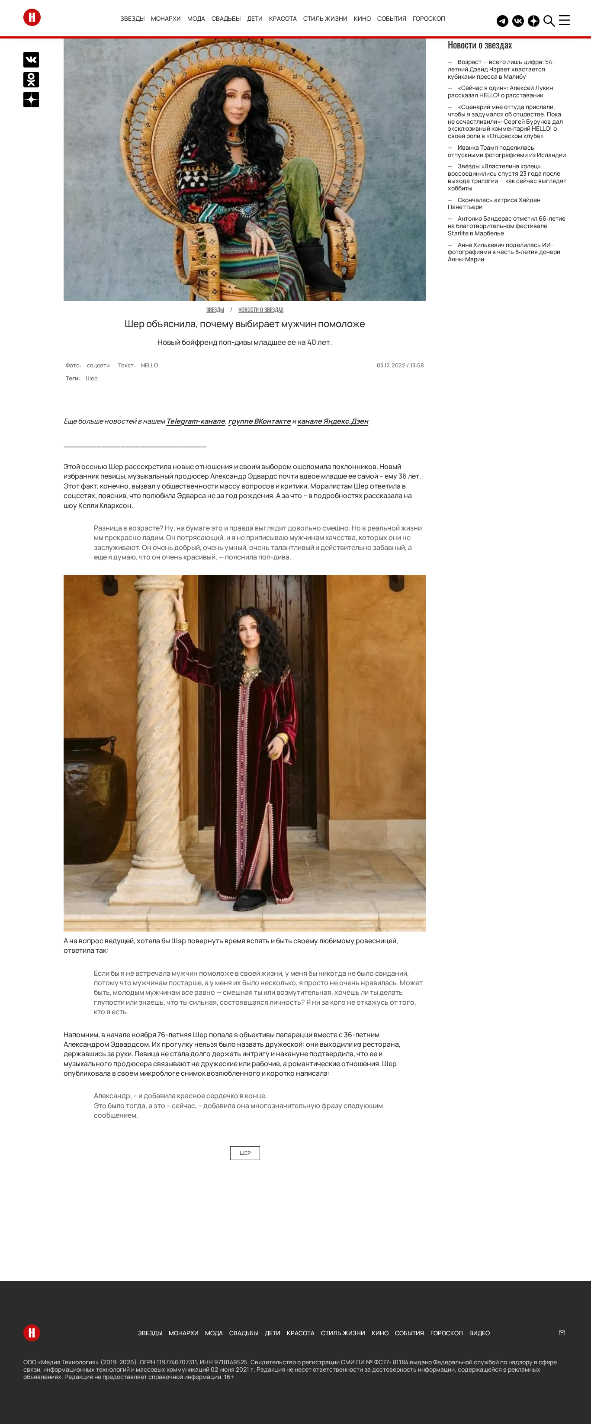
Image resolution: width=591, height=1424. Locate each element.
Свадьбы (226, 18)
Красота (283, 18)
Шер (92, 378)
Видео (479, 1333)
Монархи (166, 18)
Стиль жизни (325, 18)
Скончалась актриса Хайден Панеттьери (494, 203)
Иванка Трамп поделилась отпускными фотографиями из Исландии (507, 151)
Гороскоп (429, 18)
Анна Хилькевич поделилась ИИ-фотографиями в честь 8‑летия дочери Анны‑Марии (504, 252)
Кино (362, 18)
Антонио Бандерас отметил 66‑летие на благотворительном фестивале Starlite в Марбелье (506, 226)
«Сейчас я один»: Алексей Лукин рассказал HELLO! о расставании (500, 92)
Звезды (132, 18)
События (391, 18)
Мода (196, 18)
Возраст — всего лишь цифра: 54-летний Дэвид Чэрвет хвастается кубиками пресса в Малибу (501, 69)
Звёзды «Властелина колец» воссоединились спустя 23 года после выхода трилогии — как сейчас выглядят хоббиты (507, 177)
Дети (255, 18)
